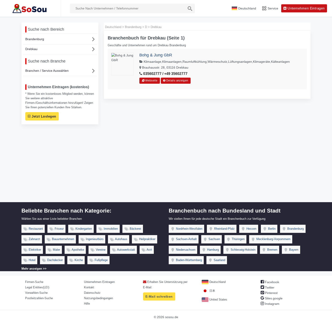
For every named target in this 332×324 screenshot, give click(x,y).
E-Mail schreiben (159, 296)
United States (217, 299)
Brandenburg (34, 39)
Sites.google (273, 298)
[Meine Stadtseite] (30, 8)
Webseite (151, 80)
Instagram (271, 303)
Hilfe (87, 303)
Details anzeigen (176, 80)
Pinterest (271, 293)
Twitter (269, 287)
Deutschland (217, 282)
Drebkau (31, 49)
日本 (211, 290)
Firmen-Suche (34, 282)
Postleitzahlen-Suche (39, 298)
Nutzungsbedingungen (98, 298)
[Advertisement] (166, 168)
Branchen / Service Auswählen (47, 70)
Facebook (271, 282)
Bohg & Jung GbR (155, 55)
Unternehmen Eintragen (99, 282)
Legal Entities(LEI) (37, 287)
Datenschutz (92, 292)
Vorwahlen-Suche (36, 292)
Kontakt (89, 287)
